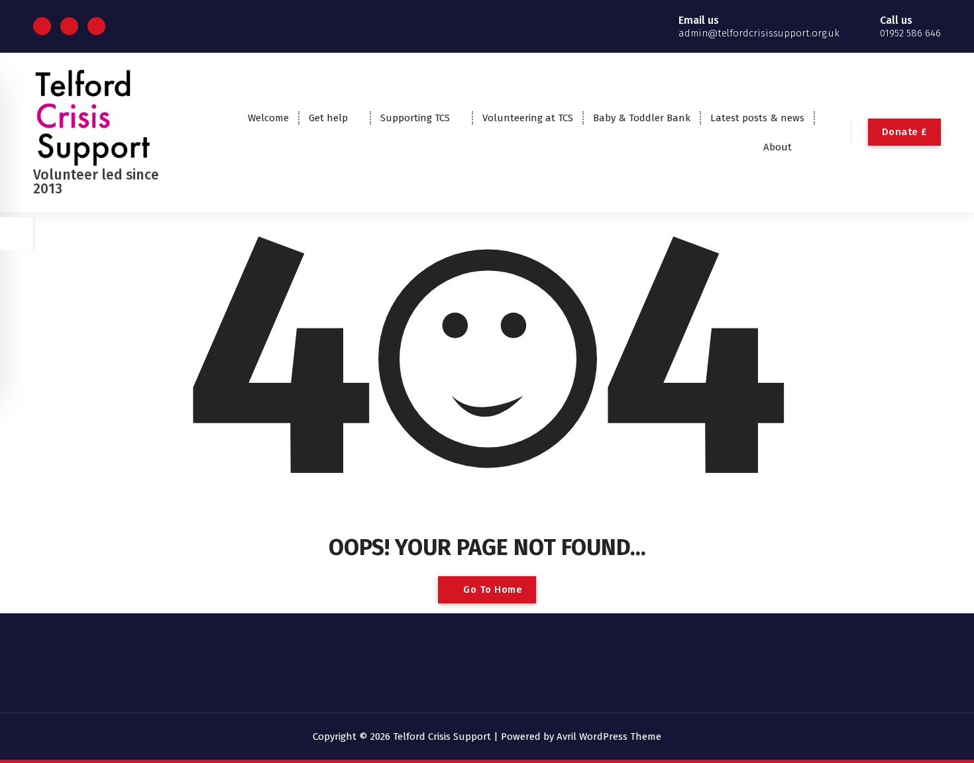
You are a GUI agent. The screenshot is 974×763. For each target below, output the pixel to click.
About (777, 147)
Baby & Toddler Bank (641, 118)
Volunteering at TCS (527, 118)
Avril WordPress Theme (609, 736)
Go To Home (491, 589)
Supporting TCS (415, 118)
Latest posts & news (757, 118)
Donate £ (904, 132)
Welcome (268, 118)
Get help (328, 118)
